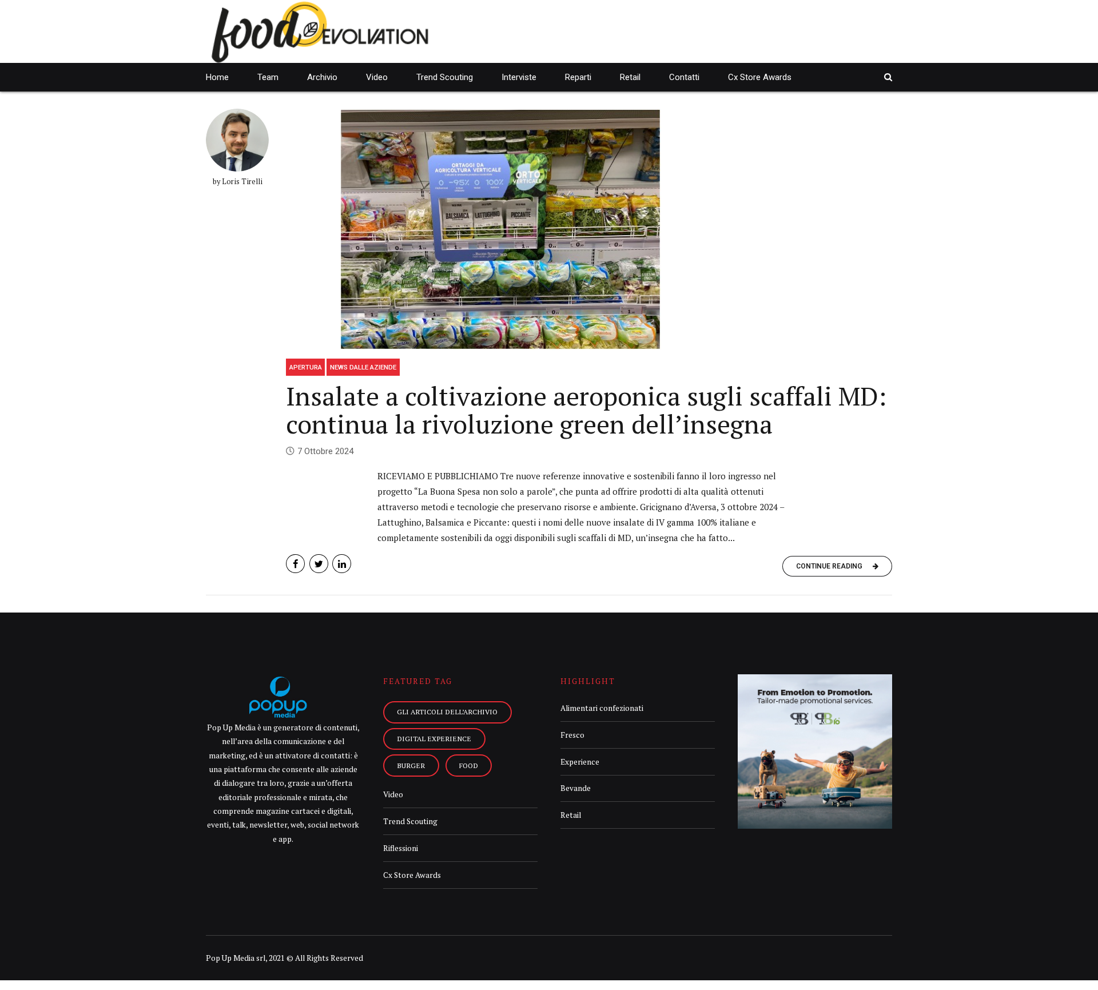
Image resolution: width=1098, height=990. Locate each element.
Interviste (519, 77)
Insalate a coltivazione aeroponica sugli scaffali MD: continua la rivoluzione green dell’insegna (586, 410)
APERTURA (305, 367)
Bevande (575, 788)
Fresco (572, 735)
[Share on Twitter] (318, 563)
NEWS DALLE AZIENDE (363, 367)
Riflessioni (400, 848)
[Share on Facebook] (295, 563)
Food (468, 765)
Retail (630, 77)
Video (377, 77)
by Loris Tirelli (237, 181)
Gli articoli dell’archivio (447, 711)
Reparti (578, 77)
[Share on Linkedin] (341, 563)
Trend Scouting (444, 77)
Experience (579, 762)
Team (268, 77)
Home (217, 77)
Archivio (322, 77)
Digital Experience (434, 738)
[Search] (888, 77)
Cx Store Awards (759, 77)
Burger (411, 765)
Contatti (684, 77)
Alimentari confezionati (601, 708)
